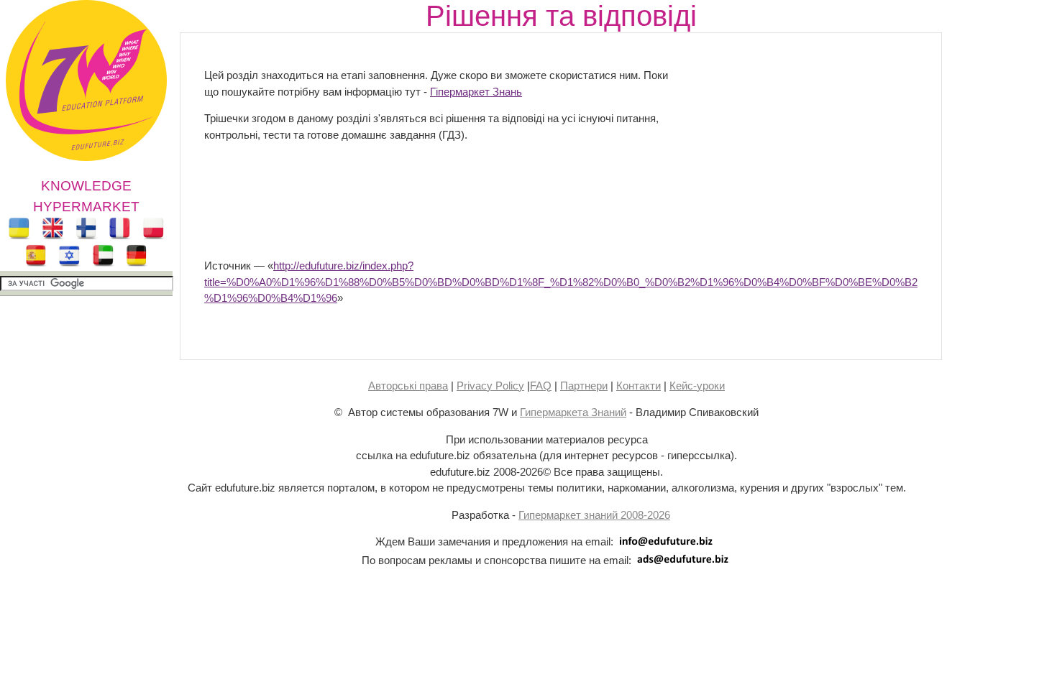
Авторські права (408, 385)
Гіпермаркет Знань (476, 92)
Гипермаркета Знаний (573, 412)
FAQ (541, 385)
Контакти (638, 385)
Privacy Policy (490, 385)
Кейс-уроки (697, 385)
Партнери (584, 385)
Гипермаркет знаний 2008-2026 (594, 515)
